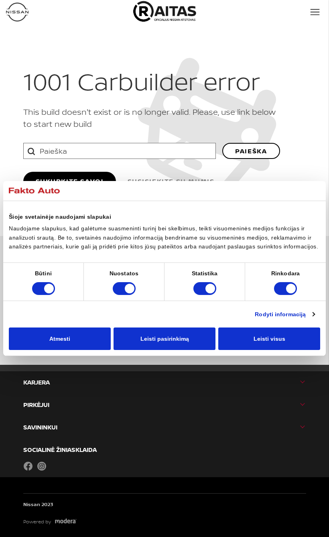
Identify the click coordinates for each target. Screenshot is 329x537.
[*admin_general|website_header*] (17, 12)
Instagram (42, 466)
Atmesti (59, 339)
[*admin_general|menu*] (315, 12)
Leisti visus (269, 339)
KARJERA (36, 382)
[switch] (124, 288)
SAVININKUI (40, 427)
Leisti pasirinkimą (164, 339)
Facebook (28, 466)
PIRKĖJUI (36, 405)
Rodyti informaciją (280, 314)
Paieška (251, 150)
